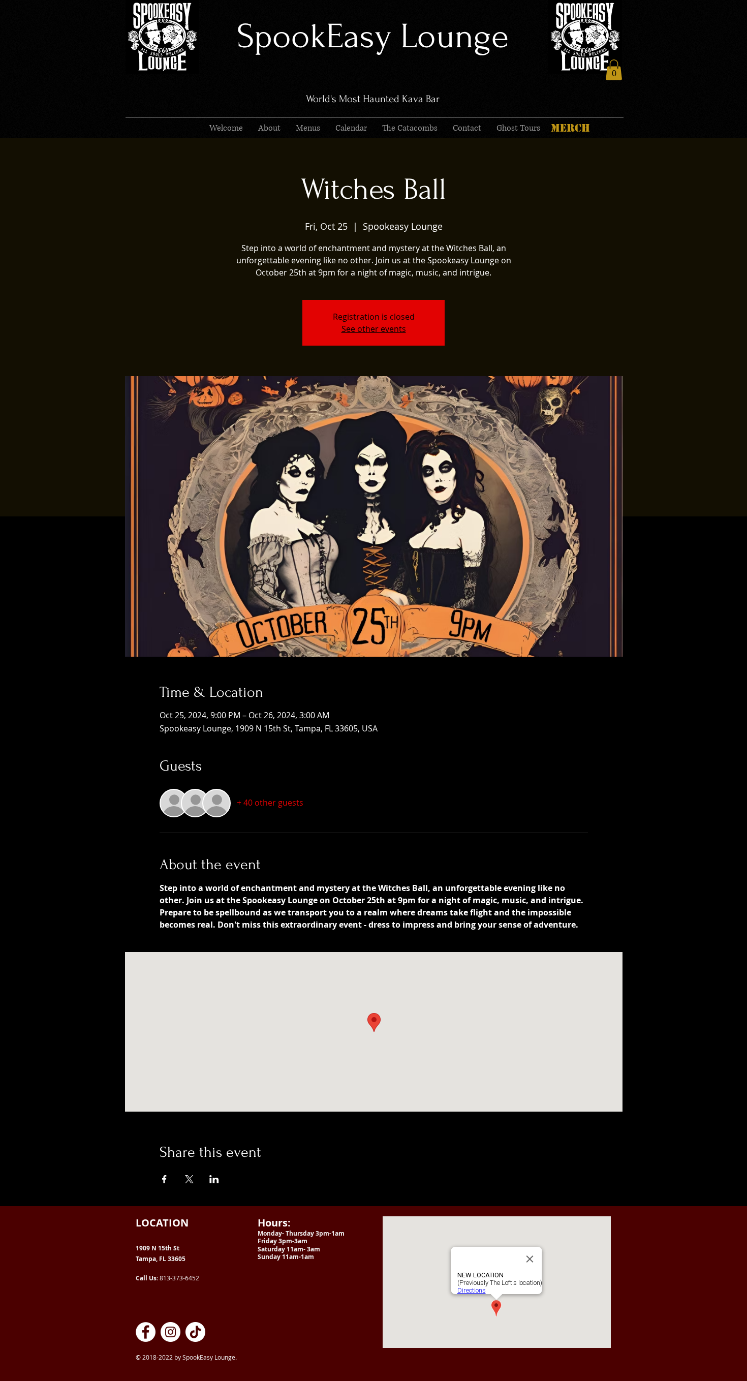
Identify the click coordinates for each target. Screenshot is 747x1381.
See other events (373, 328)
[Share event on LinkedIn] (214, 1179)
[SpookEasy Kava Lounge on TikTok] (195, 1332)
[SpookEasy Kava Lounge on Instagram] (170, 1332)
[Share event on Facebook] (164, 1179)
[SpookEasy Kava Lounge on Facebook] (145, 1332)
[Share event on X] (189, 1179)
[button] (613, 69)
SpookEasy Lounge (373, 36)
